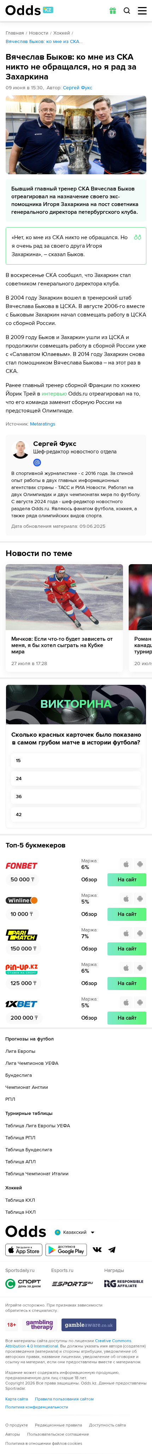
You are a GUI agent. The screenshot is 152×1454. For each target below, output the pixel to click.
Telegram (112, 1250)
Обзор (89, 879)
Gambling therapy (39, 1325)
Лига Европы (20, 1051)
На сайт (127, 879)
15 (18, 761)
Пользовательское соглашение (58, 1434)
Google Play (66, 1250)
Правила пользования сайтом (64, 1399)
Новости (38, 33)
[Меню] (142, 10)
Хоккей (61, 33)
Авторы (12, 1434)
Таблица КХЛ (20, 1200)
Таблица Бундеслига (28, 1150)
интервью (54, 393)
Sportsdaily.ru (23, 1284)
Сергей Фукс (77, 88)
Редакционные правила (58, 1425)
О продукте (16, 1425)
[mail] (87, 462)
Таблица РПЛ (20, 1138)
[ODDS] (29, 10)
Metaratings (42, 424)
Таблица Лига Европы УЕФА (37, 1126)
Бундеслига (18, 1075)
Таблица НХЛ (20, 1212)
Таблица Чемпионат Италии (37, 1174)
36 (19, 797)
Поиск (127, 10)
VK (97, 1250)
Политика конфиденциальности (36, 1407)
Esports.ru (72, 1284)
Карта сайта (16, 1399)
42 (19, 815)
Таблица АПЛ (20, 1162)
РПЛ (10, 1099)
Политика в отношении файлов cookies (43, 1443)
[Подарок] (112, 10)
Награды (123, 1284)
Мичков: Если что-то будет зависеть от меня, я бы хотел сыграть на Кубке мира (62, 645)
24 (19, 779)
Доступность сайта (107, 1425)
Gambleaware (89, 1325)
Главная (15, 33)
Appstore (23, 1250)
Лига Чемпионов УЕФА (31, 1063)
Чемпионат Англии (26, 1087)
